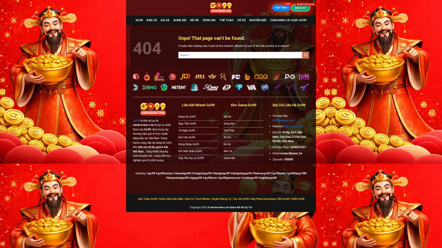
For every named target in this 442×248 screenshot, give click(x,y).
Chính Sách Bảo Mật (171, 199)
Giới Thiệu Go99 (147, 199)
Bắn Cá (152, 20)
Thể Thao (226, 20)
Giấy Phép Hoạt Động (263, 199)
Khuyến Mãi (257, 20)
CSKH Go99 (297, 199)
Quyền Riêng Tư (221, 199)
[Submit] (305, 55)
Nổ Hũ (194, 20)
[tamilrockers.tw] (221, 8)
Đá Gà (165, 20)
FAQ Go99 (283, 199)
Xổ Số (241, 20)
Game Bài (179, 20)
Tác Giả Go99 (241, 199)
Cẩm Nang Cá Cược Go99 (288, 20)
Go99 (139, 20)
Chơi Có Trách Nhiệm (197, 199)
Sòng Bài (209, 20)
